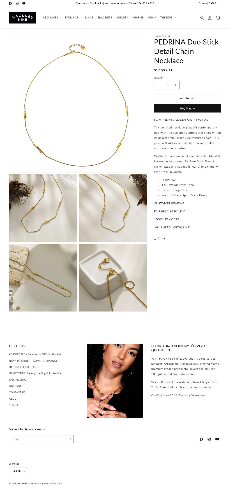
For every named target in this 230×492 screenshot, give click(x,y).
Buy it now (187, 108)
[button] (52, 17)
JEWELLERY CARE (166, 219)
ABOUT (13, 398)
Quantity (159, 77)
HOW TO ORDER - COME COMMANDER (34, 360)
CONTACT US (17, 392)
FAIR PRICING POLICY (169, 211)
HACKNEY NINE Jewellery (30, 483)
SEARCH (14, 404)
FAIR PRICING (17, 379)
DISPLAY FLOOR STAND (24, 367)
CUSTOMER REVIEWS (169, 203)
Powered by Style (53, 483)
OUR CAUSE (16, 385)
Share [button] (161, 238)
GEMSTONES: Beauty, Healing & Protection (35, 373)
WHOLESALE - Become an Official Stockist (35, 354)
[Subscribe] (69, 439)
